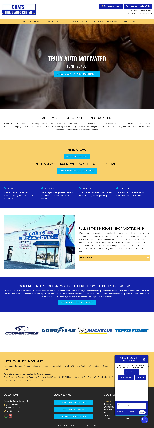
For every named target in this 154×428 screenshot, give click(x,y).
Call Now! (140, 377)
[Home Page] (19, 9)
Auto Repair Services (74, 21)
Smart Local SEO (128, 412)
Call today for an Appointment (77, 73)
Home (22, 21)
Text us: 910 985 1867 (137, 6)
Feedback (97, 21)
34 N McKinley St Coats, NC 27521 (13, 406)
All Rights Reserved (90, 425)
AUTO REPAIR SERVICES (73, 409)
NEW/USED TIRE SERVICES (73, 402)
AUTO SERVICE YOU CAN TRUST (73, 416)
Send (142, 412)
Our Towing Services (77, 157)
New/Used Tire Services (44, 21)
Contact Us (128, 21)
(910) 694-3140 (112, 6)
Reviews (112, 21)
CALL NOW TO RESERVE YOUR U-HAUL (77, 171)
